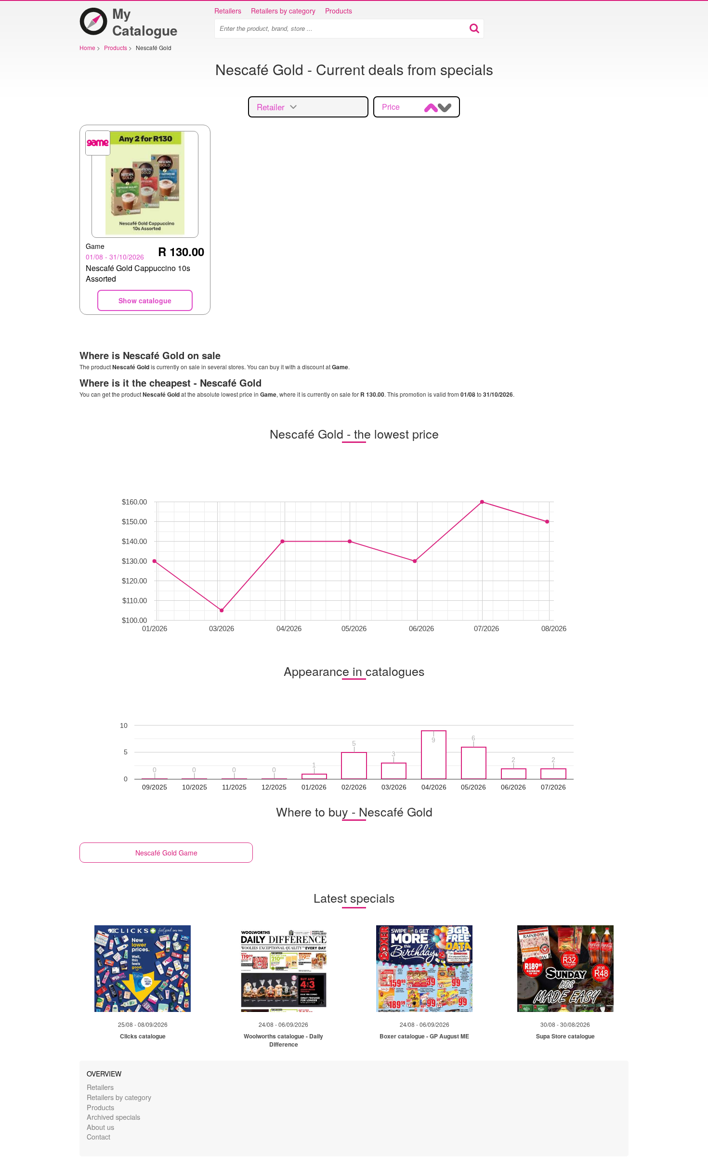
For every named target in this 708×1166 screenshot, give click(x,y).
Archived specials (113, 1117)
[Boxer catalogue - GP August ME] (424, 968)
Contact (98, 1136)
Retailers (227, 10)
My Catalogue (145, 22)
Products (338, 10)
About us (100, 1127)
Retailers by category (283, 10)
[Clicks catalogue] (142, 968)
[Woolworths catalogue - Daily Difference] (284, 968)
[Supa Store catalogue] (565, 968)
